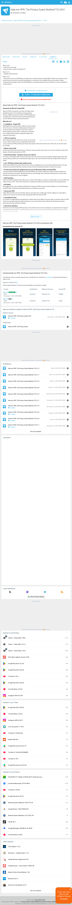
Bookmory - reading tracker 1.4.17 (18, 853)
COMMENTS (53, 57)
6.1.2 (20, 226)
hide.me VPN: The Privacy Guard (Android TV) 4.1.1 (23, 425)
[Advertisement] (36, 39)
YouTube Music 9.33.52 (15, 689)
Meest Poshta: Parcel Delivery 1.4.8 (19, 872)
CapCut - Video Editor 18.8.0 (17, 638)
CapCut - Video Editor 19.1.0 (17, 644)
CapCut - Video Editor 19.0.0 (17, 651)
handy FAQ (49, 277)
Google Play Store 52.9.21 (16, 796)
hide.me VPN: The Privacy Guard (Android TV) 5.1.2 (23, 394)
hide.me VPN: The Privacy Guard (18, 326)
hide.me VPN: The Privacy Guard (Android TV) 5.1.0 (23, 406)
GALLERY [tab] (24, 57)
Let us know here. (40, 900)
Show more (35, 216)
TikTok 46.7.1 (12, 822)
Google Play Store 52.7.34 (16, 663)
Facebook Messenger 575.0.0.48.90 (19, 783)
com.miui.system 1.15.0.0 (16, 727)
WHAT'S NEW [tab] (6, 57)
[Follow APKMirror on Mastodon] (27, 592)
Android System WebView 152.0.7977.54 (20, 802)
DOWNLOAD (33, 57)
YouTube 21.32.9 (13, 759)
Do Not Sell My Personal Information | (41, 901)
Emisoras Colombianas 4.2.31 (17, 885)
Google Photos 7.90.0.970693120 (18, 809)
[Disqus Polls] (36, 463)
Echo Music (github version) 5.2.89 (18, 657)
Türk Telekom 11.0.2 (14, 846)
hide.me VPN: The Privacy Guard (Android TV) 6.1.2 (23, 368)
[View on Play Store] (61, 61)
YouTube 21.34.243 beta (15, 733)
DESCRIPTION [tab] (16, 57)
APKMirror (8, 2)
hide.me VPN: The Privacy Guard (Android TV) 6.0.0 (23, 387)
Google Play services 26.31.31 (17, 746)
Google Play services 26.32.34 (17, 765)
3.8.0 (7, 292)
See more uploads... (36, 431)
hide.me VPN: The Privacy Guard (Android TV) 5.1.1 (23, 400)
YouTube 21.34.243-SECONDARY (18, 752)
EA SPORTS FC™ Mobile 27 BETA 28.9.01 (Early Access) (25, 777)
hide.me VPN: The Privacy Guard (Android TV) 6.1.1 (23, 375)
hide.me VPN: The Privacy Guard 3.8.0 (19, 316)
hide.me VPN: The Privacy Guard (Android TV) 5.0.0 (23, 418)
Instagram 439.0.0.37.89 (15, 695)
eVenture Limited (19, 13)
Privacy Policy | (25, 901)
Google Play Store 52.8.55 (16, 683)
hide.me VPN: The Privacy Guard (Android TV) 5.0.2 (23, 412)
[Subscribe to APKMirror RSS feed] (62, 592)
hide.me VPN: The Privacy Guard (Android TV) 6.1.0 (23, 381)
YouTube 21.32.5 (13, 676)
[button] (53, 61)
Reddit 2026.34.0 (13, 739)
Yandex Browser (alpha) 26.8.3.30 (18, 859)
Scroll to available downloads (37, 95)
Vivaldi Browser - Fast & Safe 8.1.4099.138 (21, 866)
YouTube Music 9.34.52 (15, 835)
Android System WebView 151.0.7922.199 (21, 815)
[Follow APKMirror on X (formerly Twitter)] (10, 592)
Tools (5, 62)
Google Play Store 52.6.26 (16, 670)
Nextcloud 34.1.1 (13, 878)
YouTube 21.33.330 (14, 790)
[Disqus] (36, 512)
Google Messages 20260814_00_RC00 (20, 828)
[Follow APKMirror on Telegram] (45, 592)
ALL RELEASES (43, 57)
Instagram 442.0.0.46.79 (15, 720)
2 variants (12, 318)
